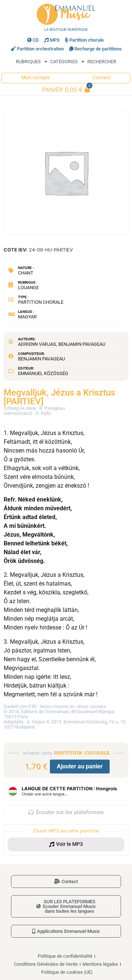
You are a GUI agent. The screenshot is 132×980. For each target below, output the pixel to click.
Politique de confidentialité (65, 956)
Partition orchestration (40, 49)
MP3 (54, 40)
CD (35, 40)
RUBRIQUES (28, 61)
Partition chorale (86, 40)
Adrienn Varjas (37, 344)
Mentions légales (100, 964)
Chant (25, 273)
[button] (66, 844)
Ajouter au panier (80, 766)
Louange (28, 287)
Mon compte (35, 78)
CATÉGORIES (64, 61)
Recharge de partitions (98, 49)
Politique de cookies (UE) (67, 972)
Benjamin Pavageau (81, 344)
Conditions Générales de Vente (46, 964)
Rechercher (101, 61)
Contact (101, 78)
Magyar (27, 316)
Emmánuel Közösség (43, 373)
